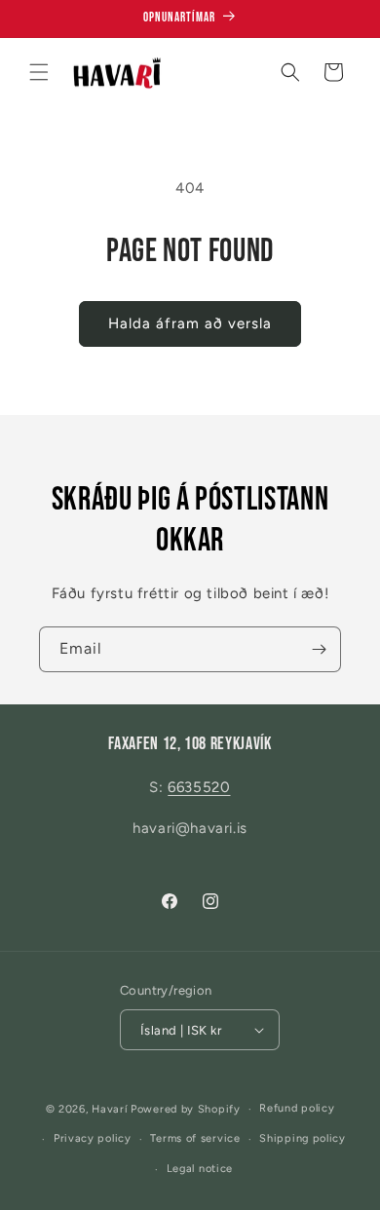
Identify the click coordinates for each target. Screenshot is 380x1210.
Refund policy (296, 1108)
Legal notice (200, 1168)
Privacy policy (93, 1138)
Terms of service (195, 1138)
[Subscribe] (318, 649)
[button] (39, 72)
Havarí (110, 1109)
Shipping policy (302, 1138)
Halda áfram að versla (190, 323)
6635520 (199, 787)
